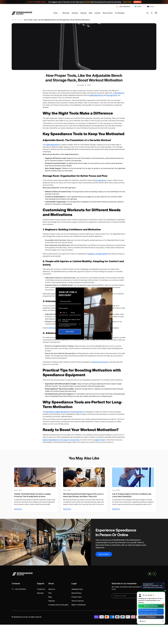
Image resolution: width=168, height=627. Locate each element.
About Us (51, 589)
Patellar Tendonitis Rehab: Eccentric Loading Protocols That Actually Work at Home (32, 495)
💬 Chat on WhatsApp (154, 605)
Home (14, 20)
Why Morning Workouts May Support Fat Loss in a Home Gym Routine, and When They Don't (83, 495)
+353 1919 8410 (124, 6)
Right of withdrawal (78, 605)
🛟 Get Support (151, 617)
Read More (18, 509)
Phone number (63, 308)
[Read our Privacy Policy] (80, 324)
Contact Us (41, 589)
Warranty (40, 593)
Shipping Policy (77, 589)
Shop (136, 2)
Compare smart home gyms (58, 605)
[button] (56, 12)
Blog (20, 20)
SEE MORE (70, 332)
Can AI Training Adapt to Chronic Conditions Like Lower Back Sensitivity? (131, 495)
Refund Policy (76, 593)
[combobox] (63, 312)
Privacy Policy (76, 597)
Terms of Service (77, 601)
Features (51, 601)
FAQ (49, 593)
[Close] (110, 290)
